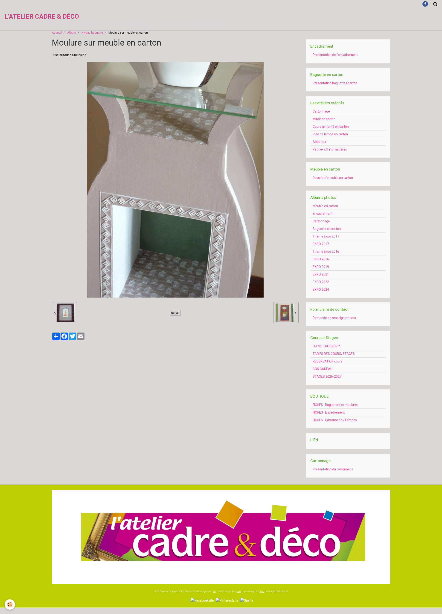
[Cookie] (10, 604)
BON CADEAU (322, 369)
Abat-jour (319, 142)
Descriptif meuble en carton (333, 178)
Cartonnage (321, 111)
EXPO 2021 (321, 274)
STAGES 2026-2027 (327, 376)
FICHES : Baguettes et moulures (335, 405)
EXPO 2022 (321, 282)
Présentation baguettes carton (335, 83)
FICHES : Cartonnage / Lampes (335, 420)
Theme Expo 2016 (326, 251)
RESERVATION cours (327, 361)
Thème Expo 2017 (326, 236)
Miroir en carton (324, 119)
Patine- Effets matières (330, 149)
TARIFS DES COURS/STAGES (334, 354)
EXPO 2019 (321, 267)
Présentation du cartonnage (333, 469)
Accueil (57, 32)
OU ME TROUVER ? (326, 346)
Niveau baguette (92, 32)
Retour (175, 312)
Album (71, 32)
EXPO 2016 (321, 259)
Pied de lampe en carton (330, 134)
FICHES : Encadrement (329, 412)
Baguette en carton (327, 229)
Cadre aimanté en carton (331, 126)
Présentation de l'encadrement (335, 55)
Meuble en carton (325, 206)
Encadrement (322, 213)
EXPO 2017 (321, 244)
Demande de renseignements (334, 318)
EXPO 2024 (321, 289)
